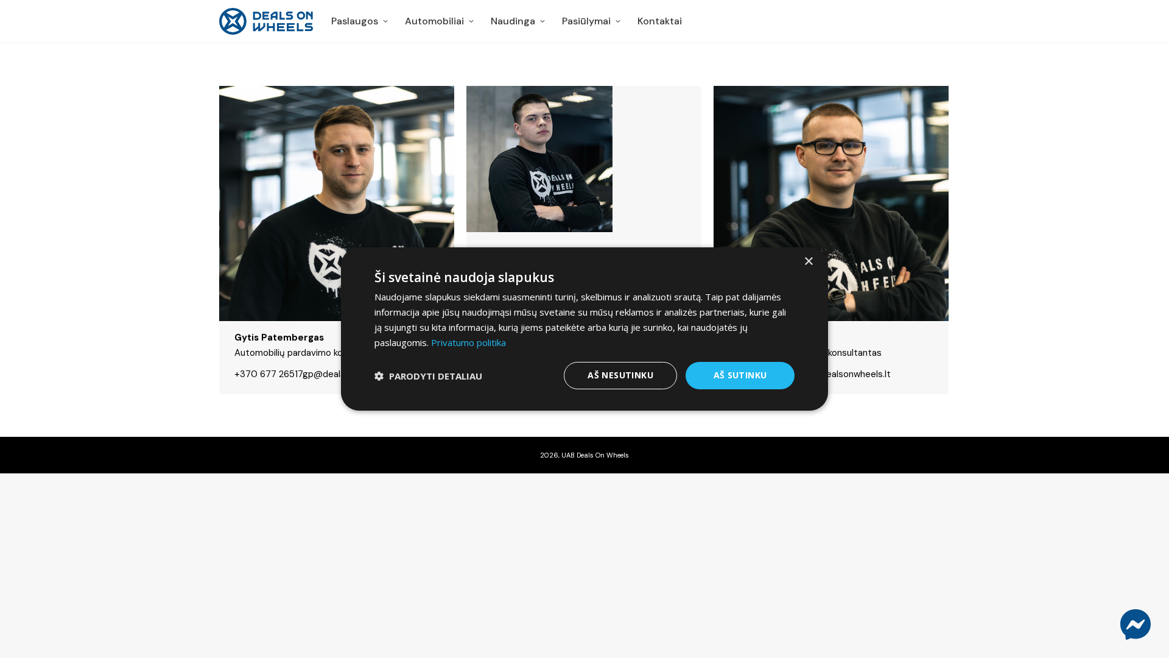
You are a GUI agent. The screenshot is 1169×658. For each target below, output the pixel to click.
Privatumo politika (468, 342)
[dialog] (584, 329)
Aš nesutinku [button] (620, 375)
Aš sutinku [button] (740, 375)
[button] (428, 376)
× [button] (808, 261)
